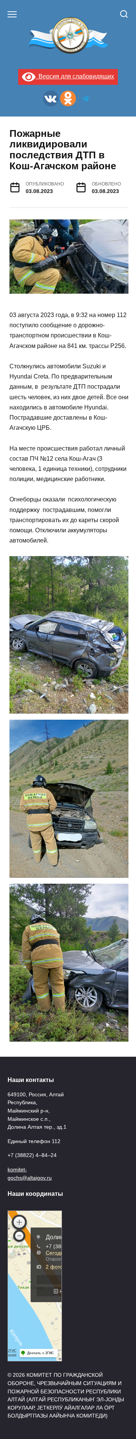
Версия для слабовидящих (75, 76)
